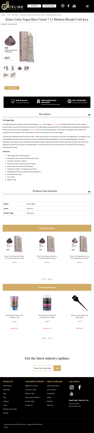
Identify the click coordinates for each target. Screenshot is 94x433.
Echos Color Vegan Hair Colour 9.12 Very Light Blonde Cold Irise (80, 258)
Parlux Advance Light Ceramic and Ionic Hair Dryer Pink (13, 316)
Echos (41, 124)
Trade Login (11, 88)
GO (57, 368)
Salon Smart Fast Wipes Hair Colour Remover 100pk (79, 316)
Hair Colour (55, 124)
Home (3, 15)
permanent (33, 130)
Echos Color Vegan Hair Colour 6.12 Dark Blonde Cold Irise (14, 257)
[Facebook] (68, 6)
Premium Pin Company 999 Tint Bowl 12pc (46, 316)
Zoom (10, 60)
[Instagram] (62, 6)
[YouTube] (74, 6)
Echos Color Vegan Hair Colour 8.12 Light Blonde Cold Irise (47, 257)
